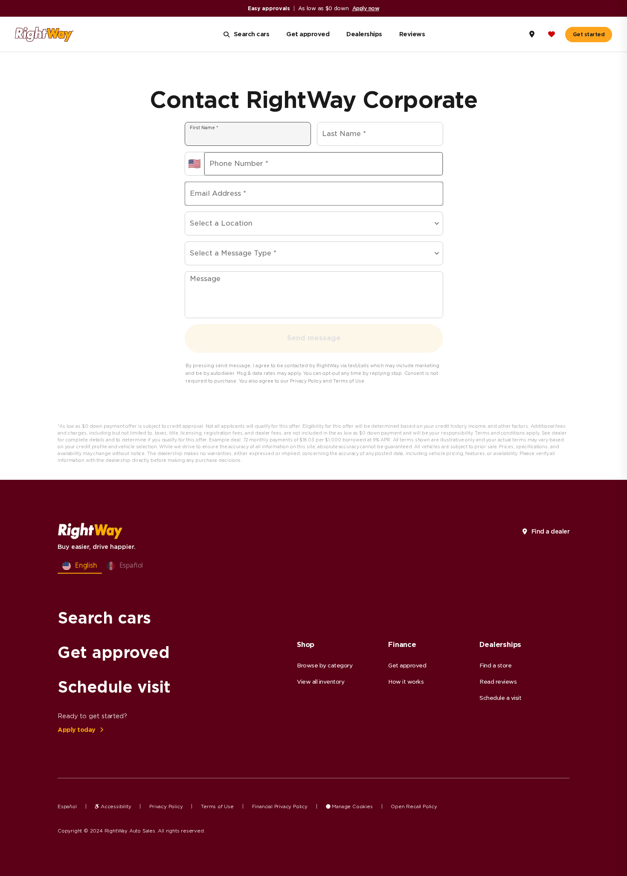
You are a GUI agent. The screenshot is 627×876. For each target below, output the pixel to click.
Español (67, 806)
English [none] (86, 565)
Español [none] (131, 565)
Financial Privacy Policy (280, 806)
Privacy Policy (166, 806)
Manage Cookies (352, 806)
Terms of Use (217, 806)
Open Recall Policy (414, 806)
